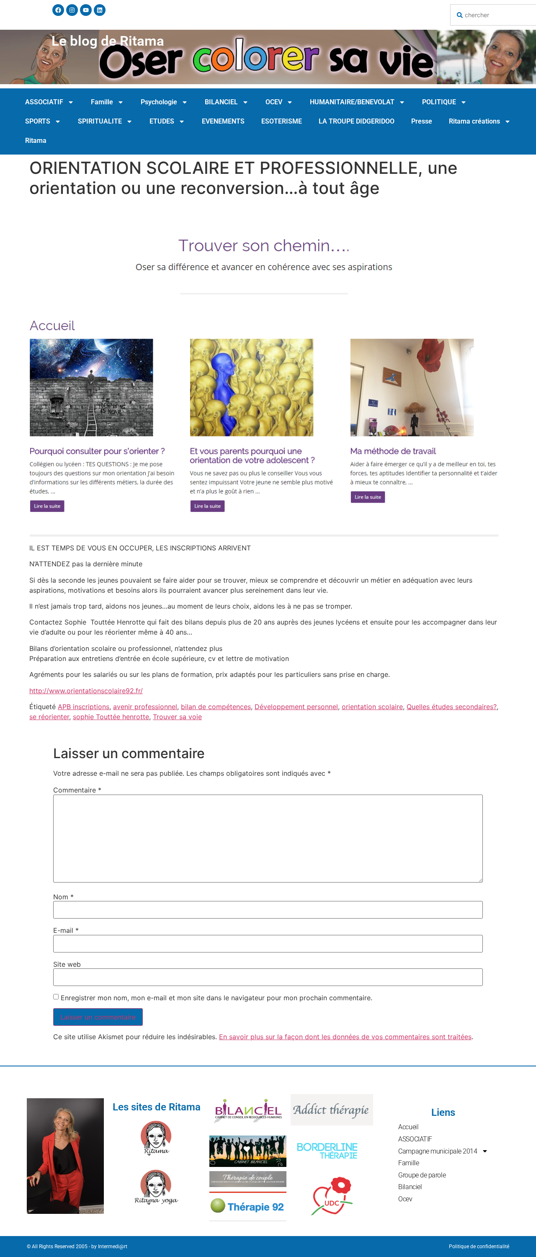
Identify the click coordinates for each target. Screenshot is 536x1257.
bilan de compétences (216, 706)
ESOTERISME (281, 121)
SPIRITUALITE (100, 121)
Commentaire (77, 790)
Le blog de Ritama (108, 41)
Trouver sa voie (177, 716)
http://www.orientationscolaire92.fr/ (86, 691)
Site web (67, 964)
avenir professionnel (145, 706)
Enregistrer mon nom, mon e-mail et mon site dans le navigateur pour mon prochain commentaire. (216, 997)
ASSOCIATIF (44, 102)
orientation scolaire (372, 706)
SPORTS (37, 121)
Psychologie (159, 102)
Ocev (405, 1199)
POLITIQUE (439, 102)
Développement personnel (296, 706)
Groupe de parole (422, 1175)
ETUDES (161, 121)
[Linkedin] (100, 10)
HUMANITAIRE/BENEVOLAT (352, 102)
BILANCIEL (221, 102)
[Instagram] (72, 10)
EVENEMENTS (223, 121)
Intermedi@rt (112, 1246)
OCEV (273, 102)
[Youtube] (86, 10)
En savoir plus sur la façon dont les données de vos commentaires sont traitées (345, 1036)
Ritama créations (474, 121)
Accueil (408, 1127)
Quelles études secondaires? (452, 706)
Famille (102, 102)
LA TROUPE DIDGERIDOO (356, 121)
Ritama (35, 141)
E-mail (66, 930)
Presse (421, 121)
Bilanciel (410, 1187)
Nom (63, 896)
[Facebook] (58, 10)
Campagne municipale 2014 (437, 1151)
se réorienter (49, 716)
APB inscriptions (83, 706)
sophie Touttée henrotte (111, 716)
